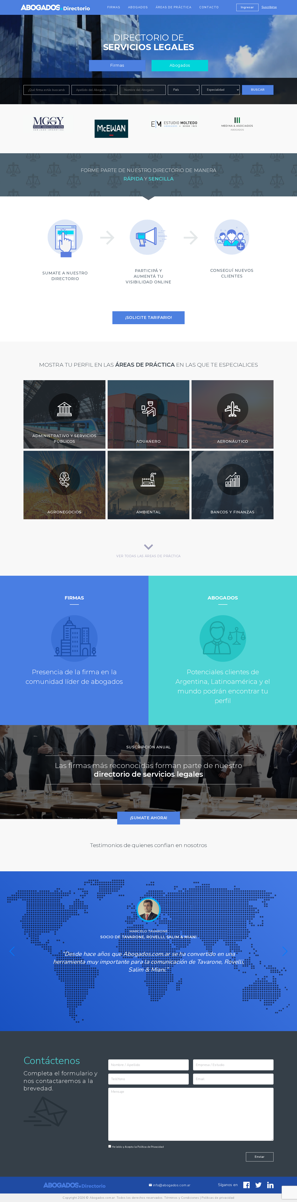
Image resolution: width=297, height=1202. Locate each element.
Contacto (209, 7)
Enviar (260, 1157)
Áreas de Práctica (174, 7)
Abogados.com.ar (102, 1198)
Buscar (258, 90)
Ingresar (247, 7)
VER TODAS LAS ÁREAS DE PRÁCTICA (148, 555)
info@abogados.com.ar (171, 1185)
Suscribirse (269, 7)
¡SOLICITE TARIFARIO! (148, 317)
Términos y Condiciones (181, 1198)
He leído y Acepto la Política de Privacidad (138, 1147)
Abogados (138, 7)
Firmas (113, 7)
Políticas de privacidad (218, 1198)
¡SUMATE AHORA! (148, 818)
